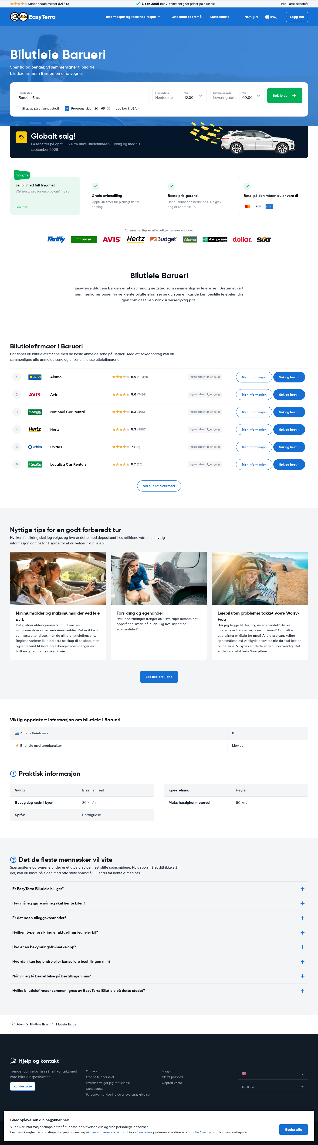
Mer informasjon (254, 377)
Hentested (25, 93)
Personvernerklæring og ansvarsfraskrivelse (118, 1095)
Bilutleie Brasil (40, 1024)
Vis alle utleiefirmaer (159, 485)
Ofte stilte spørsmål (187, 16)
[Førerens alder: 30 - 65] (67, 108)
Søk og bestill (289, 377)
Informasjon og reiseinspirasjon (131, 16)
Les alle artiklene (159, 676)
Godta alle (293, 1129)
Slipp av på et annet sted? (40, 108)
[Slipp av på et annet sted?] (18, 108)
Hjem (20, 1024)
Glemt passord (172, 1077)
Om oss (91, 1071)
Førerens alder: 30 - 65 (88, 108)
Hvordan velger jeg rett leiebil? (108, 1083)
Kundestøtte (219, 16)
